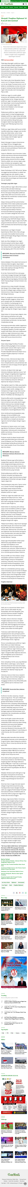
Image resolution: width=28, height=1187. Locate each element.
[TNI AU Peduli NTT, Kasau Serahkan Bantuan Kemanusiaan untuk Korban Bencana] (21, 1046)
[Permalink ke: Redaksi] (2, 23)
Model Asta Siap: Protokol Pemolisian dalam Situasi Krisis (13, 865)
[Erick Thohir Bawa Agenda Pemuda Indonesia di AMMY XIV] (7, 1154)
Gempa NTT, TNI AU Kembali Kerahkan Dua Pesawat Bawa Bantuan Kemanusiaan (20, 1067)
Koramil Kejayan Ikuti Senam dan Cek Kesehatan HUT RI (13, 1023)
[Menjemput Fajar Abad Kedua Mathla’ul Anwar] (21, 902)
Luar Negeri (4, 885)
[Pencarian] (26, 4)
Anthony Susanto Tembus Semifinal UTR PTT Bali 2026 (21, 1146)
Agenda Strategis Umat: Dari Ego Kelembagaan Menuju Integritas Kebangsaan (20, 938)
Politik (3, 887)
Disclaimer (22, 1181)
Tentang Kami (22, 1179)
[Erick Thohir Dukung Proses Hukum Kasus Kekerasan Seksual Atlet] (21, 1154)
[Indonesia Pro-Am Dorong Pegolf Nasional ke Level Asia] (7, 1140)
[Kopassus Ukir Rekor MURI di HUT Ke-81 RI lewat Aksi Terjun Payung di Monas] (7, 1060)
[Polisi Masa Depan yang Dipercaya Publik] (7, 945)
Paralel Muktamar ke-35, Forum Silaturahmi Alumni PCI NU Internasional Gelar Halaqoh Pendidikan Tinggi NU (7, 909)
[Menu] (2, 4)
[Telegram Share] (23, 893)
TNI (7, 1033)
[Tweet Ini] (17, 893)
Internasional (21, 882)
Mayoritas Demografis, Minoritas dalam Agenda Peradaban (12, 874)
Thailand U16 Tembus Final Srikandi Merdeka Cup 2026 (20, 1132)
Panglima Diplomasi (18, 885)
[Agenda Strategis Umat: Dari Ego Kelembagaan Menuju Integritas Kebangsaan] (21, 931)
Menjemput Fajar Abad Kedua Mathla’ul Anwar (12, 871)
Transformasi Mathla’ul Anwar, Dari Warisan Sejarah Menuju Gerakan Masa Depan (13, 868)
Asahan (23, 1033)
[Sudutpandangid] (9, 4)
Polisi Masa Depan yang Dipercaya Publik (6, 951)
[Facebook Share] (14, 893)
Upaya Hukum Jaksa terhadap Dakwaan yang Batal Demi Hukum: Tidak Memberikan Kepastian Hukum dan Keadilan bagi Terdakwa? (21, 952)
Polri (12, 1033)
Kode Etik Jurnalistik (14, 1181)
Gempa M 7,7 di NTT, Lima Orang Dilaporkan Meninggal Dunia (15, 1007)
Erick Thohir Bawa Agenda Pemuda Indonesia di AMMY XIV (6, 1161)
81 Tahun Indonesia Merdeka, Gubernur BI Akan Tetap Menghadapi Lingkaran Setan (13, 861)
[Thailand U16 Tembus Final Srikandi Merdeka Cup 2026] (21, 1126)
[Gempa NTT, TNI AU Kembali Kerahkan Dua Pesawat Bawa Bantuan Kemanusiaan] (21, 1060)
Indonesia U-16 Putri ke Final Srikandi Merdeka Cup (6, 1132)
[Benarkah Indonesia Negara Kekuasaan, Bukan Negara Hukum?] (7, 931)
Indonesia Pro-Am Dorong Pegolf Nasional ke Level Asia (7, 1146)
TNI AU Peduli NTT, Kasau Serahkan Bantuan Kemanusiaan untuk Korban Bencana (21, 1052)
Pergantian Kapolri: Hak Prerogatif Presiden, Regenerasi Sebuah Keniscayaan (11, 877)
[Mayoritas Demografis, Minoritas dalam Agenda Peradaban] (7, 917)
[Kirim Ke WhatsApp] (26, 893)
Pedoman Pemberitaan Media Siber (10, 1179)
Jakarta (17, 1033)
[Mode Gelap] (23, 4)
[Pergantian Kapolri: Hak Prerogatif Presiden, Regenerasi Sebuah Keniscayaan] (21, 917)
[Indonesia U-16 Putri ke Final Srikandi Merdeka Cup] (7, 1126)
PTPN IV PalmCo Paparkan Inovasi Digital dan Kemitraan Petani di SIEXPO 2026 (15, 1002)
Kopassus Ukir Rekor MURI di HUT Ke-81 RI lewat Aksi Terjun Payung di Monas (7, 1067)
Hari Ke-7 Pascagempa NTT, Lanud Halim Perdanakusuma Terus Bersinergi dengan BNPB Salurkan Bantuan (6, 1052)
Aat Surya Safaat (6, 882)
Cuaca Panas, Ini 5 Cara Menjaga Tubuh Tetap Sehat (15, 1013)
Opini (2, 16)
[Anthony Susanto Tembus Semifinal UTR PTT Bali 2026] (21, 1140)
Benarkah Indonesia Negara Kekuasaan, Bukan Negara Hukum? (6, 937)
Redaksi (5, 23)
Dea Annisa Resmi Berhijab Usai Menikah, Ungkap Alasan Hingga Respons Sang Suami (14, 1018)
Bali (3, 1033)
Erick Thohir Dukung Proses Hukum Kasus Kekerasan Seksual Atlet (20, 1161)
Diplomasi (14, 882)
